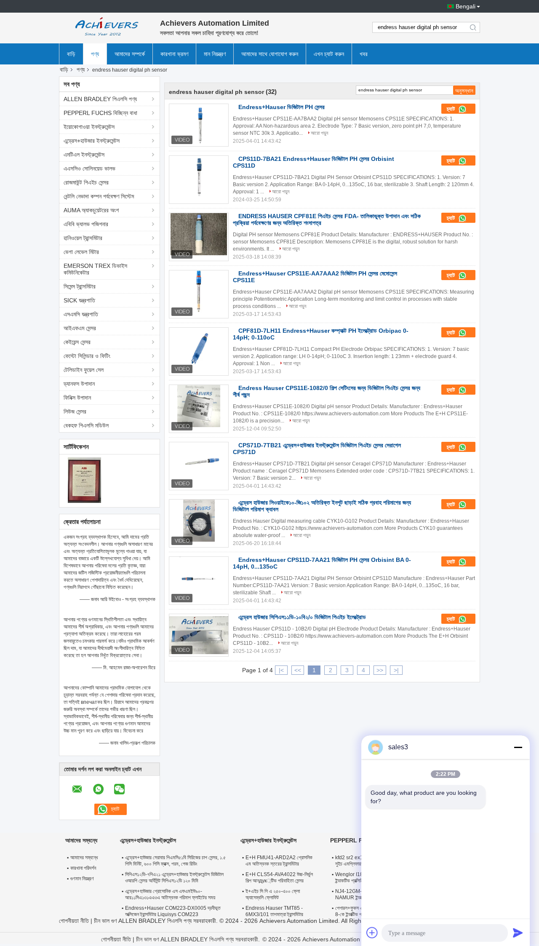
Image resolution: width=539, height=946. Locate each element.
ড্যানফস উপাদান (79, 383)
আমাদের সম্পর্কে (130, 54)
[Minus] (518, 747)
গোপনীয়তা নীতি (74, 920)
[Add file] (372, 932)
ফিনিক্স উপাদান (77, 397)
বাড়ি (71, 54)
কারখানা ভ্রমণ (174, 54)
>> (379, 670)
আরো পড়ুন (319, 133)
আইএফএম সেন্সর (80, 328)
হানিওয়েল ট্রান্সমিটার (83, 238)
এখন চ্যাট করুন (329, 54)
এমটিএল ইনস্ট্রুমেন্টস (84, 154)
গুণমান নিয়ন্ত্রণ (82, 879)
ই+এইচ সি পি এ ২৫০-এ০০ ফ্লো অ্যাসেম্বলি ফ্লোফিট (272, 894)
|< (281, 670)
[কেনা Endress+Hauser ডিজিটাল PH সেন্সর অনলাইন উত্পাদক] (198, 125)
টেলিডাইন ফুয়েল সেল (84, 369)
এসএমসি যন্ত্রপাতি (81, 314)
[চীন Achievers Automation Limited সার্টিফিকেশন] (84, 479)
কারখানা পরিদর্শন (83, 868)
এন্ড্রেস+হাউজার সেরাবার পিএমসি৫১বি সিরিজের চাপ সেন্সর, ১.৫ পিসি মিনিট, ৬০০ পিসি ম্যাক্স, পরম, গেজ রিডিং (175, 861)
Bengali (465, 6)
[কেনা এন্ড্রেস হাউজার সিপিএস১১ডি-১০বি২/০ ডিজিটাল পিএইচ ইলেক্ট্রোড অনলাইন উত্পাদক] (198, 635)
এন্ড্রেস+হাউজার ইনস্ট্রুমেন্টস (92, 140)
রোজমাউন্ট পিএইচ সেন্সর (86, 182)
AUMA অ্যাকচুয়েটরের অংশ (91, 210)
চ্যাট (451, 109)
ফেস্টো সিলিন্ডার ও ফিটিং (87, 356)
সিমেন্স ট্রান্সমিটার (80, 286)
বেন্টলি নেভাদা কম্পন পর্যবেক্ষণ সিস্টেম (99, 196)
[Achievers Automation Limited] (105, 27)
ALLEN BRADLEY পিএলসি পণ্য (100, 99)
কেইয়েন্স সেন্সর (77, 342)
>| (396, 670)
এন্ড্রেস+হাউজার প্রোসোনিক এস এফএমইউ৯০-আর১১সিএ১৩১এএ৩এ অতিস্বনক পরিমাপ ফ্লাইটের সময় (170, 894)
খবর (364, 54)
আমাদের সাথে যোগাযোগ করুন (269, 54)
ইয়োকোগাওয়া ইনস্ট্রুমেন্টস (89, 126)
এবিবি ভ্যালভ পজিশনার (86, 224)
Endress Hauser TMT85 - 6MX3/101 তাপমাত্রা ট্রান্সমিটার (274, 911)
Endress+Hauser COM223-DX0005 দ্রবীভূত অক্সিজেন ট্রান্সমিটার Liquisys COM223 (173, 911)
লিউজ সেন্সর (75, 411)
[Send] (518, 932)
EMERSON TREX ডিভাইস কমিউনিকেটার (95, 269)
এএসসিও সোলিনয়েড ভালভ (89, 168)
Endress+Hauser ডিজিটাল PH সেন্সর (281, 107)
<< (297, 670)
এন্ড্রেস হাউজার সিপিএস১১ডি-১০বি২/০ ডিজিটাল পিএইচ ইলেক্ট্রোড (302, 617)
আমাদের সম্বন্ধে (84, 857)
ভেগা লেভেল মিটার (81, 252)
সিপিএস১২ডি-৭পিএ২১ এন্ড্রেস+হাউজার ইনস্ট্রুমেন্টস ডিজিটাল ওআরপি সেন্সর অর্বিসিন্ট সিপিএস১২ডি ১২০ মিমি (174, 877)
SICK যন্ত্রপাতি (79, 300)
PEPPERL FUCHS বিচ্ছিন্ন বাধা (100, 113)
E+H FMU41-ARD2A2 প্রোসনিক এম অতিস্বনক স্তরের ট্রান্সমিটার (278, 861)
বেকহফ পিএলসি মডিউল (86, 425)
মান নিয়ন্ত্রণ (215, 54)
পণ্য (95, 54)
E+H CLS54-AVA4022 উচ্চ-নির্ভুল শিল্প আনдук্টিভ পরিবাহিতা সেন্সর (279, 877)
